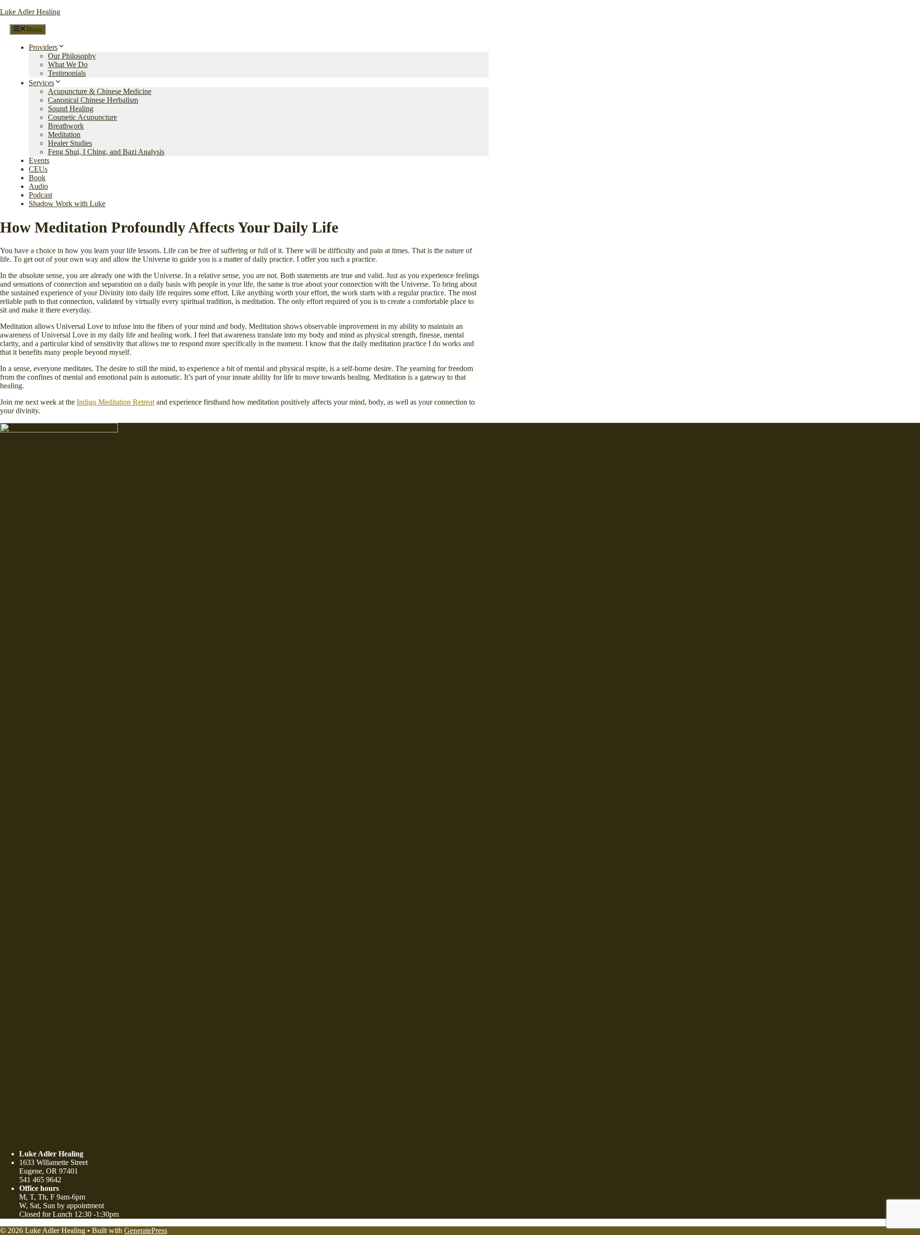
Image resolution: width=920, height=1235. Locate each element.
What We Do (68, 64)
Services (41, 83)
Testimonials (67, 73)
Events (39, 160)
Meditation (64, 134)
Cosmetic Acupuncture (82, 117)
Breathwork (66, 126)
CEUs (38, 169)
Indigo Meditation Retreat (115, 402)
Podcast (40, 195)
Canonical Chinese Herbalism (93, 100)
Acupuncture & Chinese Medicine (99, 91)
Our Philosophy (72, 56)
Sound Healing (70, 109)
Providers (43, 47)
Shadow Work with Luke (67, 203)
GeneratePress (145, 1230)
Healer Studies (70, 143)
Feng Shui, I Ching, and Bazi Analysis (106, 152)
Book (37, 178)
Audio (38, 186)
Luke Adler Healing (30, 12)
